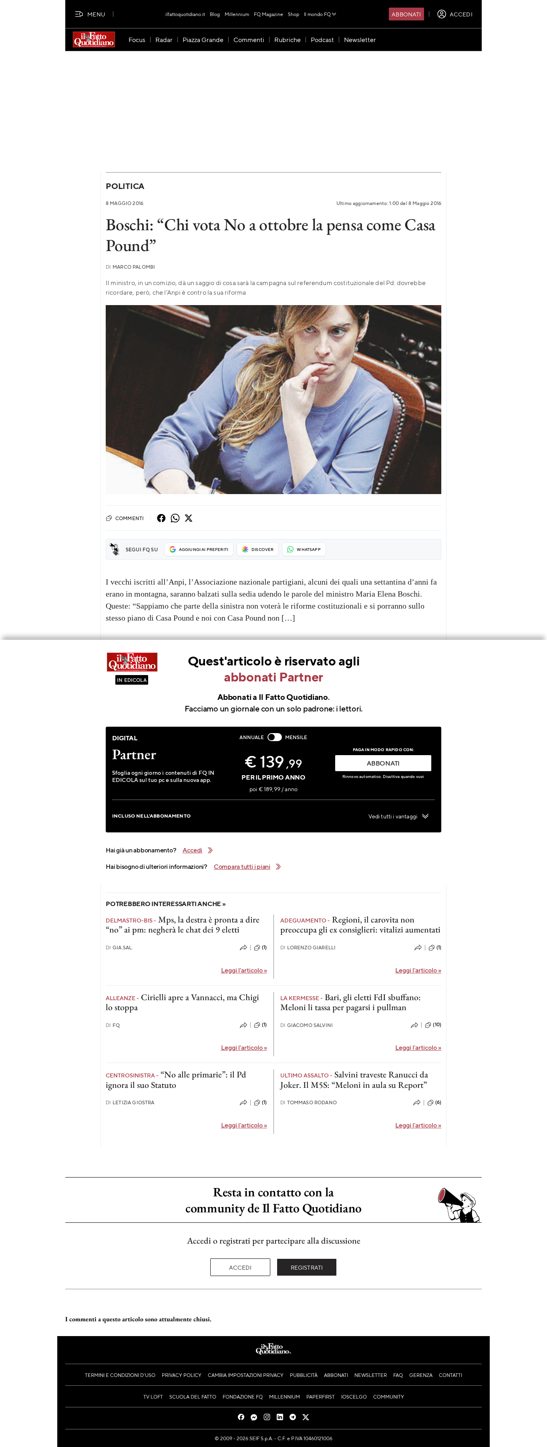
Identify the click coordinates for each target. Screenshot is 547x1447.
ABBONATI (383, 763)
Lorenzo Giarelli (308, 948)
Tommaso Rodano (308, 1102)
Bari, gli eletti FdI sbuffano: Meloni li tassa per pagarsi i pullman (350, 1002)
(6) (438, 1102)
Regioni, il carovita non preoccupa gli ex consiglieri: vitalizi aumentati (360, 924)
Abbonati (406, 14)
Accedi (240, 1267)
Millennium (237, 14)
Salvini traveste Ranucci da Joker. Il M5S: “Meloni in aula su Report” (354, 1079)
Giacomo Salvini (306, 1025)
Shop (293, 14)
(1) (264, 947)
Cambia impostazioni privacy (246, 1375)
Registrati (307, 1267)
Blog (215, 14)
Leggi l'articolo (244, 970)
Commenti (129, 518)
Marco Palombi (130, 267)
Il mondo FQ (317, 14)
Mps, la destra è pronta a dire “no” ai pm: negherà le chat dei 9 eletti (182, 924)
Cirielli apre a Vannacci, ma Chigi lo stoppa (182, 1002)
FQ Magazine (268, 14)
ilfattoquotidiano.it (185, 14)
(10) (437, 1024)
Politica (125, 186)
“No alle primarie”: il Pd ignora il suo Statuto (176, 1079)
